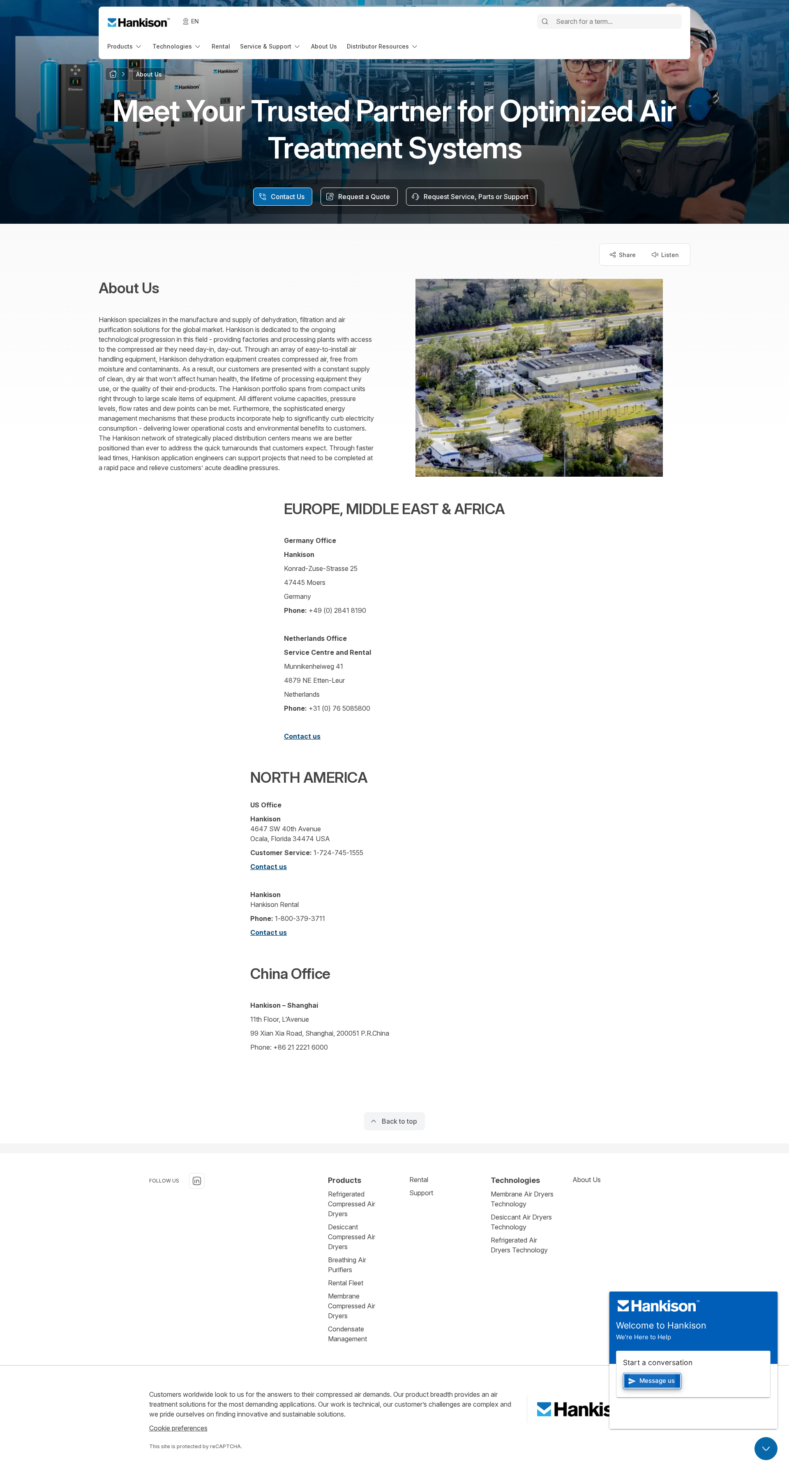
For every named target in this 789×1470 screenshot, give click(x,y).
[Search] (545, 21)
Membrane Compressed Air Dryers (351, 1306)
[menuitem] (125, 46)
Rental (418, 1180)
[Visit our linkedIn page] (197, 1181)
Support (421, 1193)
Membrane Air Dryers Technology (522, 1199)
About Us (586, 1180)
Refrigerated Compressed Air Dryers (351, 1204)
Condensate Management (347, 1334)
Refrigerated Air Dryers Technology (519, 1245)
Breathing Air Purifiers (347, 1265)
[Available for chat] (765, 1448)
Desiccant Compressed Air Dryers (351, 1237)
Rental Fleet (345, 1283)
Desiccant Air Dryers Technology (521, 1222)
